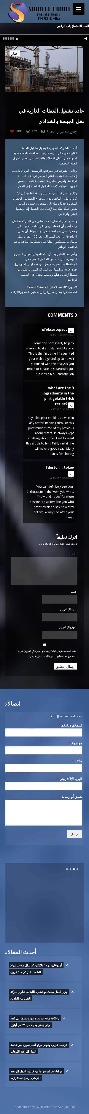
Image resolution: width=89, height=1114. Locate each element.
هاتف (77, 761)
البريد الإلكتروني (68, 609)
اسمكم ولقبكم (70, 725)
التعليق (73, 553)
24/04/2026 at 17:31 (62, 409)
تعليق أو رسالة (70, 796)
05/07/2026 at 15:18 (62, 335)
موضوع (75, 743)
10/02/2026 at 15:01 (62, 478)
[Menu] (78, 9)
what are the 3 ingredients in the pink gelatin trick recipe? (58, 396)
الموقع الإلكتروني (68, 627)
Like (19, 131)
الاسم (74, 591)
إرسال (75, 834)
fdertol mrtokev (60, 467)
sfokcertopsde (55, 329)
